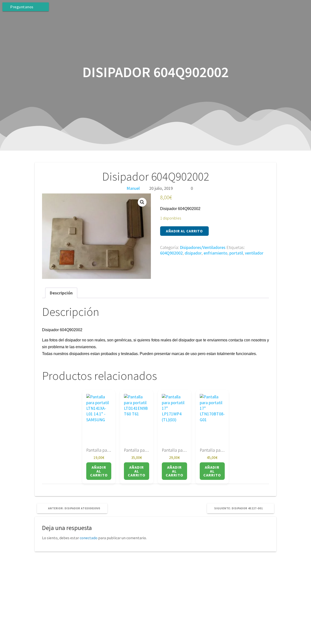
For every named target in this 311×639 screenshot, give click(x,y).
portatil (236, 253)
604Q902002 (171, 253)
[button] (142, 202)
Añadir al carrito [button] (99, 471)
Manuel (133, 188)
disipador (193, 253)
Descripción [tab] (61, 293)
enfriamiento (215, 253)
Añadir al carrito (184, 231)
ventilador (254, 253)
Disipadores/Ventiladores (202, 247)
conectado (88, 537)
